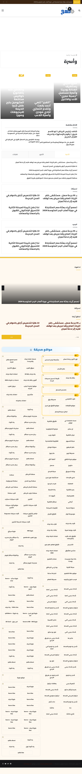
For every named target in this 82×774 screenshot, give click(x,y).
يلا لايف (21, 545)
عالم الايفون (70, 447)
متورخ (70, 465)
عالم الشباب (61, 369)
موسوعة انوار (70, 514)
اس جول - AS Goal (12, 621)
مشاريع (30, 394)
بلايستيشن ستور (70, 689)
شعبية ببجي (70, 683)
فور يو (52, 661)
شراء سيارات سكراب (11, 499)
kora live (12, 631)
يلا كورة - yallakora (11, 613)
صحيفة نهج (70, 453)
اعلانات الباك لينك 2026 (52, 551)
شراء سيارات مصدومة (11, 513)
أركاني (70, 502)
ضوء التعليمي (70, 399)
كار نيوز (51, 453)
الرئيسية (73, 55)
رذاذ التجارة (52, 489)
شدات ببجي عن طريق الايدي (52, 639)
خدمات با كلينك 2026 (12, 380)
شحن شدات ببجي (70, 667)
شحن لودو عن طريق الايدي (52, 676)
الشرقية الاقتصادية (51, 441)
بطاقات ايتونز (51, 683)
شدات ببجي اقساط (70, 589)
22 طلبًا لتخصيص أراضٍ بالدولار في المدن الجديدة (60, 166)
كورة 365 (30, 530)
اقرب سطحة (12, 493)
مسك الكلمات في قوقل (70, 421)
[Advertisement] (41, 34)
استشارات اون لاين (51, 477)
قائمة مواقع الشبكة (46, 763)
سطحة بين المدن (30, 481)
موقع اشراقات (70, 405)
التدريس (70, 544)
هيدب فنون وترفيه (70, 579)
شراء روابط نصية (70, 530)
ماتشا (52, 708)
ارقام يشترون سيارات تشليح (30, 514)
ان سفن (70, 429)
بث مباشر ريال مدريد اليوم (12, 538)
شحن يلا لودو (70, 675)
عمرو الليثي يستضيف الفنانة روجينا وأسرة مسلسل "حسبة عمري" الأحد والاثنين (68, 91)
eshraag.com (27, 763)
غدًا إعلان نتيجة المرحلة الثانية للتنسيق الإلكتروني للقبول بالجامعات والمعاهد (48, 174)
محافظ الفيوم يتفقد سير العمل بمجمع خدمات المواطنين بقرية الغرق (52, 178)
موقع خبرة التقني (70, 459)
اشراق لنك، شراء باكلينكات (70, 537)
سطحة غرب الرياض (11, 487)
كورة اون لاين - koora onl (30, 614)
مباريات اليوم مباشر (30, 416)
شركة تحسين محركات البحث (52, 379)
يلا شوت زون (30, 746)
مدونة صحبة (70, 508)
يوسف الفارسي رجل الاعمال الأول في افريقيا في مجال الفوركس (22, 140)
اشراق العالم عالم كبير (52, 544)
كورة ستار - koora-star (11, 579)
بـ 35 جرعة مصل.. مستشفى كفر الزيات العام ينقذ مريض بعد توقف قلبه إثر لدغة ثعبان (46, 162)
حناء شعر (52, 701)
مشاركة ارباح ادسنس (52, 359)
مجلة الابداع (52, 471)
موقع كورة (21, 677)
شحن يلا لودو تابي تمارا (52, 647)
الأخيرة (67, 154)
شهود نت (52, 495)
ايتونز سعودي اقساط (70, 607)
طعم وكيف (70, 495)
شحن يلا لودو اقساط (52, 607)
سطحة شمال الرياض (30, 487)
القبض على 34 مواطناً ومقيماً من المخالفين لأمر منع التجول (57, 143)
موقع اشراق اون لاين (52, 405)
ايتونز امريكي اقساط (52, 654)
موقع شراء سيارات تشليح (11, 506)
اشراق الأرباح (52, 514)
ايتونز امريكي (52, 601)
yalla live (21, 569)
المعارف (70, 483)
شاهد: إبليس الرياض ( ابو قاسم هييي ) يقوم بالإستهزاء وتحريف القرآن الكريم (62, 134)
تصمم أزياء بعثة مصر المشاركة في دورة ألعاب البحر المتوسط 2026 (53, 2)
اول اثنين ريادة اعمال (70, 359)
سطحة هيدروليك (11, 481)
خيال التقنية (70, 435)
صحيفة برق (52, 399)
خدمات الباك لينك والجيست (30, 360)
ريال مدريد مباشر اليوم (30, 555)
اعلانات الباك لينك (52, 536)
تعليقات (15, 154)
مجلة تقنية (70, 567)
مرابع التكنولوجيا (52, 429)
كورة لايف (30, 638)
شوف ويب (51, 435)
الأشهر (41, 154)
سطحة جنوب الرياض (30, 493)
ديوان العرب (12, 386)
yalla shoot (11, 410)
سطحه (11, 475)
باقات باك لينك (52, 530)
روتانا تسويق (70, 471)
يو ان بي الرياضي (52, 567)
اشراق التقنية (52, 421)
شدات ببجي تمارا (52, 589)
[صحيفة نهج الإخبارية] (68, 10)
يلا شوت (30, 409)
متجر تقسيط (52, 620)
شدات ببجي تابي (51, 595)
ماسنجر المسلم (61, 390)
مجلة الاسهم (70, 441)
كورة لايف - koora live (30, 712)
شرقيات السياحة (51, 508)
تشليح (30, 499)
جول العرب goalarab (30, 537)
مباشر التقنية (51, 502)
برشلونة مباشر (12, 416)
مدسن (52, 465)
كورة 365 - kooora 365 (30, 621)
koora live (11, 595)
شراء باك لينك (70, 523)
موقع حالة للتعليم (70, 573)
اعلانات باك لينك (11, 394)
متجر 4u (70, 638)
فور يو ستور (52, 632)
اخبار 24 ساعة (52, 573)
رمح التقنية (70, 489)
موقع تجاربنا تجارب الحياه (30, 387)
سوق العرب (30, 368)
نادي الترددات (70, 477)
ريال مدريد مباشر (30, 422)
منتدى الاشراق (70, 550)
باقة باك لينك (70, 378)
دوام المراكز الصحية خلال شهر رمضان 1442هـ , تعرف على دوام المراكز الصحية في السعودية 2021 (23, 133)
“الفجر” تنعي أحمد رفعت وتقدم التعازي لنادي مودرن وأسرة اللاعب (42, 109)
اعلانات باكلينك (21, 400)
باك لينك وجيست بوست (70, 560)
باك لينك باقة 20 (30, 374)
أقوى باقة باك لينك (30, 380)
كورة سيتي (12, 531)
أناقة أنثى (51, 459)
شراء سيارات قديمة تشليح (21, 522)
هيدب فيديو (52, 483)
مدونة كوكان (51, 447)
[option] (41, 288)
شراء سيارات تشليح (30, 505)
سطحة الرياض (30, 474)
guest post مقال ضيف (11, 360)
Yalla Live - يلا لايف (11, 607)
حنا (70, 708)
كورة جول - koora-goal (30, 587)
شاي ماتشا (70, 714)
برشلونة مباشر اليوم (12, 555)
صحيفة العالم (51, 579)
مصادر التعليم (51, 559)
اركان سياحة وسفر (61, 411)
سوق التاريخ (11, 368)
